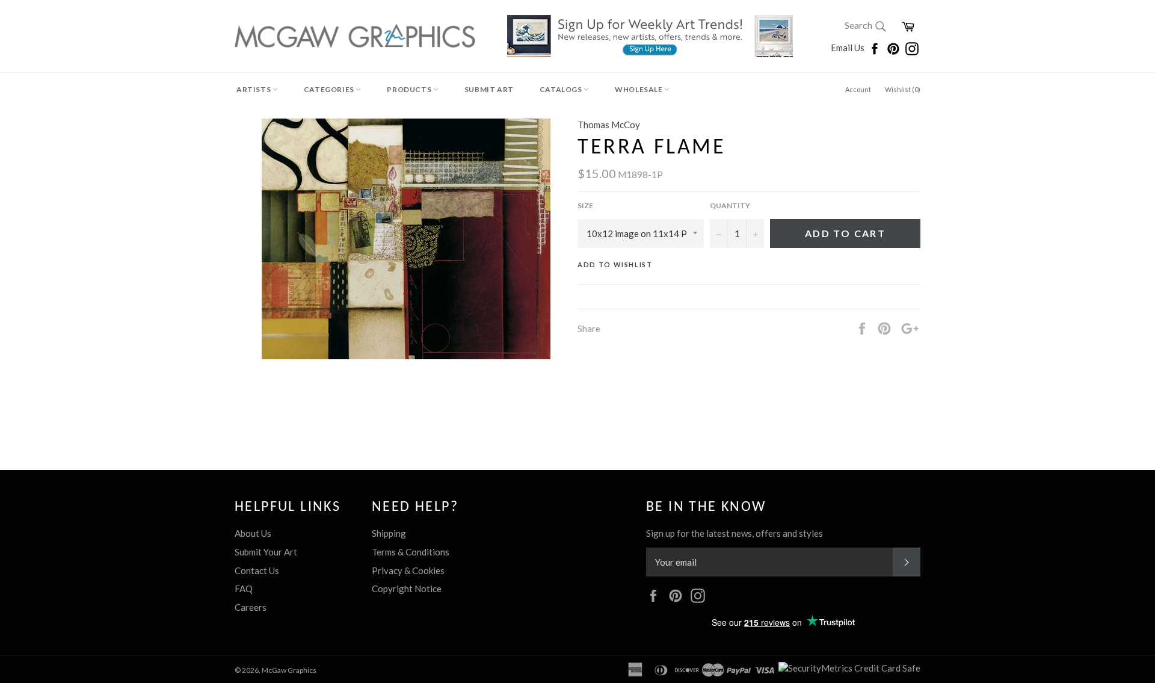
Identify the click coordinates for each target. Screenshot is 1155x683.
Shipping (389, 533)
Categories (330, 89)
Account (858, 89)
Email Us (848, 47)
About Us (253, 533)
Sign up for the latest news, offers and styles (734, 533)
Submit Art (489, 89)
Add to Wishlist (615, 264)
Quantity (730, 205)
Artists (254, 89)
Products (410, 89)
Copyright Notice (407, 588)
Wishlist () (902, 89)
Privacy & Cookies (408, 570)
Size (585, 205)
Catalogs (562, 89)
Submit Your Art (266, 551)
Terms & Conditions (410, 551)
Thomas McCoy (609, 124)
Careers (250, 607)
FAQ (244, 588)
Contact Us (257, 570)
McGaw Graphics (289, 670)
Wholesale (639, 89)
